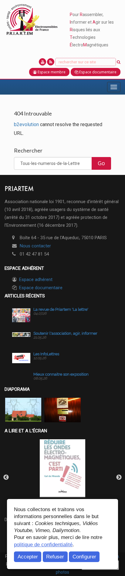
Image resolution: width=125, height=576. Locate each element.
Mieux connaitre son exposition (61, 374)
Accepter (28, 556)
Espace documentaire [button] (97, 72)
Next (119, 477)
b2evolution (26, 124)
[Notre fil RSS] (50, 61)
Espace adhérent (35, 279)
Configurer (84, 556)
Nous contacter (35, 246)
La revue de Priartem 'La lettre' (60, 309)
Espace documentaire (40, 287)
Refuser (55, 556)
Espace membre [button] (51, 72)
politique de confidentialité (43, 544)
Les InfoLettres (46, 354)
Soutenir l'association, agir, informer (65, 333)
